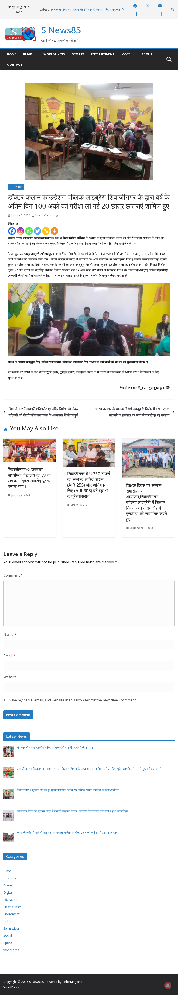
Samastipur (11, 928)
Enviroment (11, 914)
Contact (15, 64)
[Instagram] (20, 231)
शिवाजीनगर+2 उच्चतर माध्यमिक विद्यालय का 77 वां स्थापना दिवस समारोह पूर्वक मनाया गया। (29, 478)
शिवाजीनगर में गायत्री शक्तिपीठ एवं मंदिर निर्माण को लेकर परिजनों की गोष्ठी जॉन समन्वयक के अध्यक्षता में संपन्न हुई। (44, 412)
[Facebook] (12, 231)
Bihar (27, 54)
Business (9, 878)
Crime (7, 885)
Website (10, 676)
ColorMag (69, 982)
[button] (34, 54)
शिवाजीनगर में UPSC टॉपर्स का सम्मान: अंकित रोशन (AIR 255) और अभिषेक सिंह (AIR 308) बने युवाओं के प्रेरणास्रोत (88, 485)
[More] (54, 231)
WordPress (11, 987)
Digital (7, 892)
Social (7, 935)
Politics (8, 921)
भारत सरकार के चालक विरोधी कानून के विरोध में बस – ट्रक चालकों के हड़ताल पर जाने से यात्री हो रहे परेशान (132, 412)
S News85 (61, 30)
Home (11, 54)
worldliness (54, 54)
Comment (13, 575)
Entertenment (102, 54)
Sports (78, 54)
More (125, 54)
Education (16, 187)
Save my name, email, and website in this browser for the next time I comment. (73, 700)
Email (9, 655)
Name (9, 634)
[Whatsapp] (29, 231)
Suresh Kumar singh (47, 215)
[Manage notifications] (167, 985)
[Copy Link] (46, 231)
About (147, 54)
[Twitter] (37, 231)
